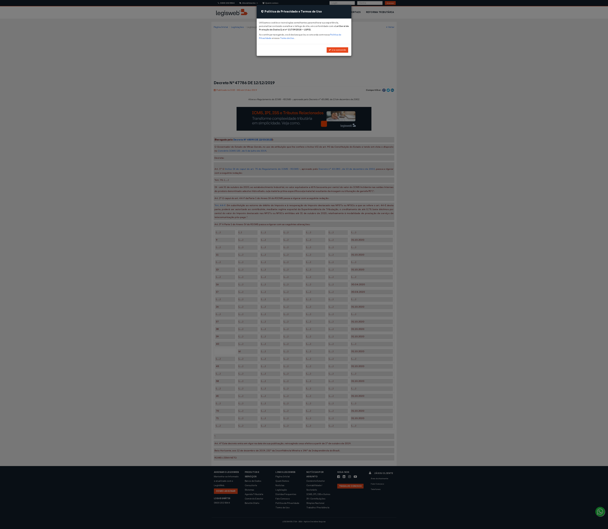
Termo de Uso (287, 38)
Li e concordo (338, 49)
